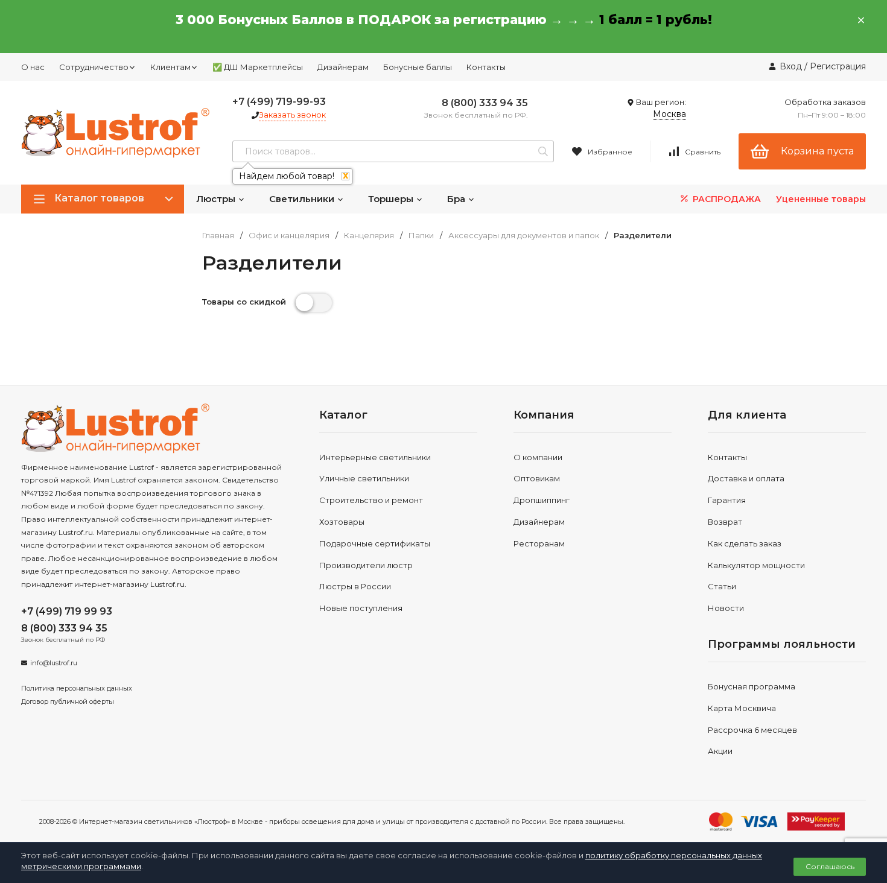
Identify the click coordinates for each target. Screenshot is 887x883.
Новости (726, 608)
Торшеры (392, 198)
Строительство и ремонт (371, 500)
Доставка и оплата (746, 478)
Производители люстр (366, 565)
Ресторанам (539, 543)
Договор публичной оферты (67, 701)
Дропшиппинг (541, 500)
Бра (457, 198)
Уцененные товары (821, 199)
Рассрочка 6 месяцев (752, 730)
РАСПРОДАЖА (725, 199)
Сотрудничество (94, 67)
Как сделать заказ (744, 543)
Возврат (725, 522)
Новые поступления (360, 608)
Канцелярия (369, 235)
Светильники (303, 198)
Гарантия (727, 500)
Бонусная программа (751, 686)
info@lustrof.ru (53, 663)
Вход (791, 66)
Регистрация (838, 66)
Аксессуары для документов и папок (523, 235)
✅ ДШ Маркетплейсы (257, 67)
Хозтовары (341, 522)
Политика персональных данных (76, 688)
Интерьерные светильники (375, 457)
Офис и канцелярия (289, 235)
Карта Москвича (742, 708)
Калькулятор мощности (756, 565)
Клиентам (170, 67)
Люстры (217, 198)
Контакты (486, 67)
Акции (720, 751)
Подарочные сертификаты (374, 543)
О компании (537, 457)
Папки (421, 235)
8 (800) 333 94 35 (485, 103)
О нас (33, 67)
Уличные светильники (364, 478)
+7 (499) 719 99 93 (66, 611)
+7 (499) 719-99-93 (279, 101)
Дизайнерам (343, 67)
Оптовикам (536, 478)
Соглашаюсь (830, 866)
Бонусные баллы (417, 67)
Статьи (722, 586)
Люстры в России (355, 586)
